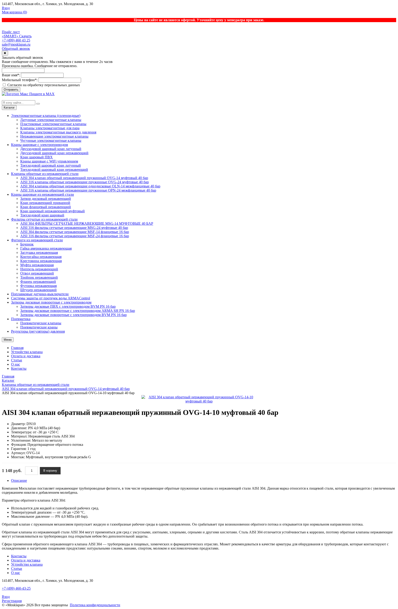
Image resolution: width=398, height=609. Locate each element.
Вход (6, 8)
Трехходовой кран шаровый (42, 215)
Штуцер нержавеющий (38, 290)
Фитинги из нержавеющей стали (37, 240)
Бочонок (27, 244)
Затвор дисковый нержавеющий (45, 199)
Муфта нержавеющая (37, 265)
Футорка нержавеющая (38, 286)
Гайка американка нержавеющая (46, 248)
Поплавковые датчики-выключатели (40, 294)
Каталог (9, 107)
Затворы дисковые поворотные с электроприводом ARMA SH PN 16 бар (77, 311)
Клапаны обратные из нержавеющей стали (45, 174)
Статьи (16, 360)
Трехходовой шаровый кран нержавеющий (54, 169)
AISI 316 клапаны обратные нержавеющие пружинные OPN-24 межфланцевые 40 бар (88, 190)
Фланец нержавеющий (38, 282)
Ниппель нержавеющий (39, 269)
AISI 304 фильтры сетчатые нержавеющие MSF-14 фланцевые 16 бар (74, 232)
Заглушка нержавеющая (39, 252)
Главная (17, 348)
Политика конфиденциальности (95, 605)
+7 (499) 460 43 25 (16, 40)
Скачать (25, 36)
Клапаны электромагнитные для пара (49, 128)
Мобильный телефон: (20, 80)
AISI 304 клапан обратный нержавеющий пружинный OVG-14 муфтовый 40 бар (84, 178)
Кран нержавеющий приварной (45, 203)
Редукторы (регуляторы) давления (38, 331)
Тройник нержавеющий (39, 277)
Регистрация (12, 601)
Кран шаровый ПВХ (36, 157)
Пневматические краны (39, 327)
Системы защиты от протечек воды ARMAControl (50, 298)
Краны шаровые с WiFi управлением (49, 161)
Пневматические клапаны (40, 323)
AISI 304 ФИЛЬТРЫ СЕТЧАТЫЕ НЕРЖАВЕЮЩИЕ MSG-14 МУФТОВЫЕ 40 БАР (86, 223)
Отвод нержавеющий (37, 273)
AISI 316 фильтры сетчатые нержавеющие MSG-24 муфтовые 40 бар (74, 228)
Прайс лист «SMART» (11, 34)
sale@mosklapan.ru (16, 44)
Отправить (11, 89)
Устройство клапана (27, 352)
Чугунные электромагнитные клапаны (50, 140)
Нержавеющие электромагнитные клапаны (54, 136)
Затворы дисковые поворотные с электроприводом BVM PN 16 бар (73, 315)
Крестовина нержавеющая (41, 261)
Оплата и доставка (25, 356)
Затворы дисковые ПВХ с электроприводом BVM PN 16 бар (68, 306)
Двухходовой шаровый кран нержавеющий (54, 153)
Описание (19, 480)
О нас (15, 364)
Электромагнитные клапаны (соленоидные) (45, 116)
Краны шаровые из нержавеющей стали (42, 194)
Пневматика (20, 319)
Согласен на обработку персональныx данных (43, 85)
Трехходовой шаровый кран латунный (50, 165)
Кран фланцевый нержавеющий (45, 207)
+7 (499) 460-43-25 (16, 588)
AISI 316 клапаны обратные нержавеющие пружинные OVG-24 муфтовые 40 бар (84, 182)
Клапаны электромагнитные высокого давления (58, 132)
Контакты (18, 368)
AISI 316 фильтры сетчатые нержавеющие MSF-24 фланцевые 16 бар (74, 236)
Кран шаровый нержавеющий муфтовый (52, 211)
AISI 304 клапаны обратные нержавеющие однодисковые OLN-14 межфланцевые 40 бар (90, 186)
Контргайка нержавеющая (40, 257)
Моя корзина (14, 12)
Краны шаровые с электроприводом (39, 145)
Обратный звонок (16, 48)
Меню (8, 339)
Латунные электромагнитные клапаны (50, 120)
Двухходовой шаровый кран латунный (50, 149)
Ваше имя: (11, 75)
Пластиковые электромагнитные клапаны (53, 124)
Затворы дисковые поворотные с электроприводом (51, 302)
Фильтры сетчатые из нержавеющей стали (44, 219)
